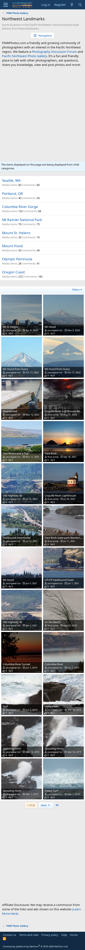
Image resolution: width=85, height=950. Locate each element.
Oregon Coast (13, 272)
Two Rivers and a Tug (15, 453)
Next (44, 805)
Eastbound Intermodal (17, 538)
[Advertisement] (42, 114)
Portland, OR (12, 193)
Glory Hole (51, 706)
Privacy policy (49, 935)
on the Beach (53, 622)
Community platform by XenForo (35, 946)
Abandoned (10, 411)
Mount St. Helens (16, 232)
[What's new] (72, 5)
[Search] (80, 5)
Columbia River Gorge (20, 206)
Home (74, 935)
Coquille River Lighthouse (60, 495)
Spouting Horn (12, 748)
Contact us (9, 935)
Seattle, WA (11, 180)
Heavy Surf (51, 791)
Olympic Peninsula (17, 259)
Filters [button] (76, 289)
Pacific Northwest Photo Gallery (24, 56)
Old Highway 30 (12, 495)
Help (64, 935)
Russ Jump (53, 414)
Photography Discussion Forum (54, 51)
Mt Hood (50, 327)
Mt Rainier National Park (22, 219)
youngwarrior (13, 330)
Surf (5, 706)
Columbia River (54, 664)
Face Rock (51, 453)
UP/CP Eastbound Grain (59, 580)
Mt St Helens (10, 327)
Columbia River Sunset (16, 664)
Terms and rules (29, 935)
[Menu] (6, 5)
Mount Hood (12, 245)
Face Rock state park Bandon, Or (64, 538)
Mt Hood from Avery (15, 369)
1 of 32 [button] (31, 805)
